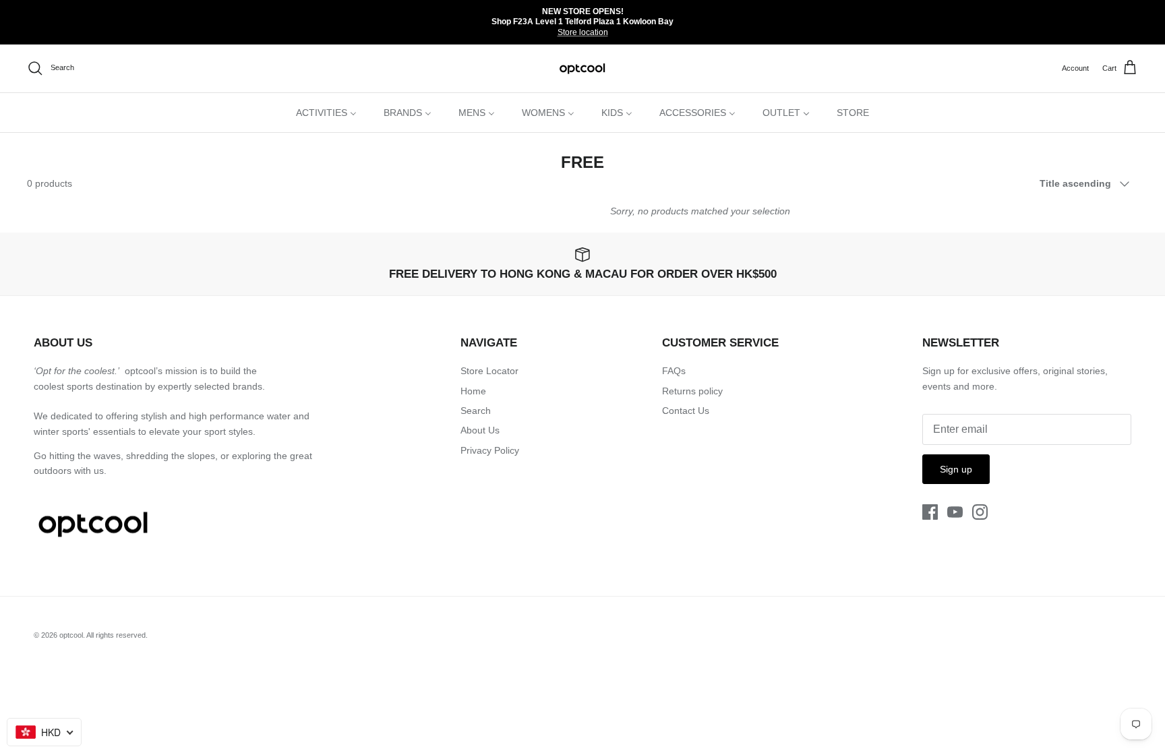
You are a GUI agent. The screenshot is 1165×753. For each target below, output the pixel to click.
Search (475, 410)
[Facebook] (930, 512)
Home (473, 391)
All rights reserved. (117, 635)
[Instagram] (980, 512)
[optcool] (583, 68)
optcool (71, 635)
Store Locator (489, 370)
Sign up (956, 469)
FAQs (674, 370)
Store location (583, 32)
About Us (480, 430)
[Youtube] (955, 512)
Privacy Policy (489, 450)
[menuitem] (326, 112)
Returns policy (692, 391)
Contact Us (685, 410)
